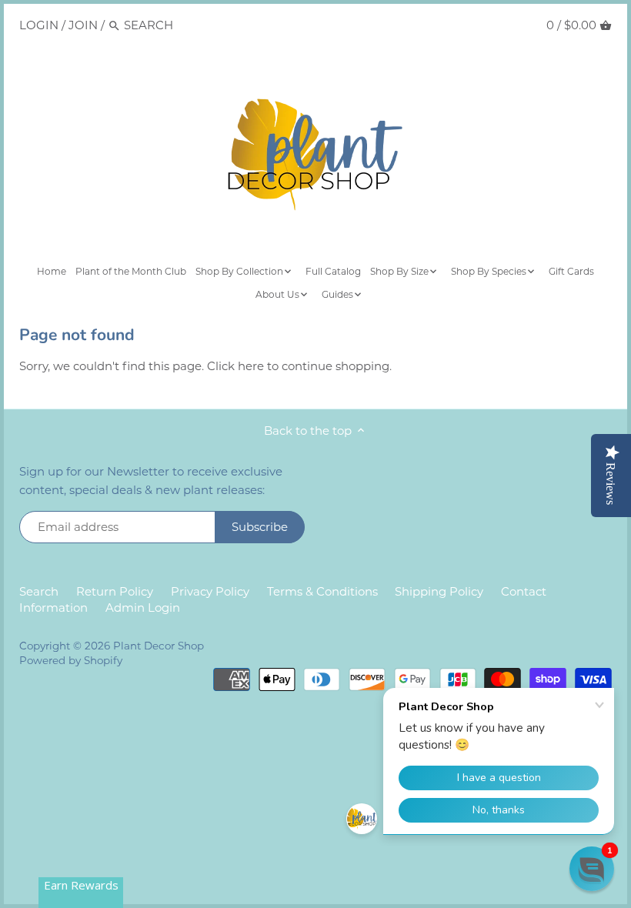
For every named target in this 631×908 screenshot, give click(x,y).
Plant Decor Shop (158, 645)
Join (83, 25)
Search (38, 591)
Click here (235, 366)
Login (38, 25)
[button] (591, 868)
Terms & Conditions (322, 591)
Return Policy (114, 591)
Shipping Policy (439, 591)
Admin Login (142, 607)
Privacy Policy (210, 591)
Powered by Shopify (70, 660)
